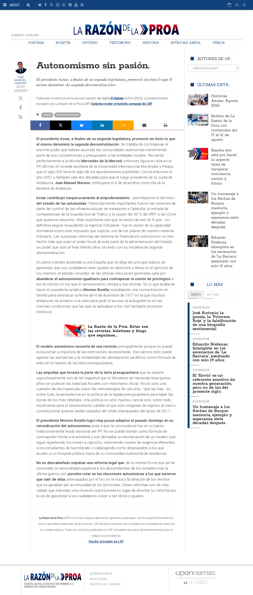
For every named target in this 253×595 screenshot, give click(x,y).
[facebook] (20, 108)
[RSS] (82, 5)
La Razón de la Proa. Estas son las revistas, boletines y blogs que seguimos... (118, 331)
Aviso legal (99, 578)
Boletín (63, 43)
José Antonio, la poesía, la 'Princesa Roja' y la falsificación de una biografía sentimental (214, 321)
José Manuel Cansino (20, 80)
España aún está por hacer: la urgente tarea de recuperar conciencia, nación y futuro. (224, 167)
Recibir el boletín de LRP (106, 541)
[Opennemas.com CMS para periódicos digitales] (195, 577)
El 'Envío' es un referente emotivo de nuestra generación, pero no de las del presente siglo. (214, 383)
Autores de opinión (219, 58)
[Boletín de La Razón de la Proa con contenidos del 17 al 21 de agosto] (198, 119)
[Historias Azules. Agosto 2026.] (198, 99)
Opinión (47, 115)
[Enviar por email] (144, 125)
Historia (151, 43)
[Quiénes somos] (244, 4)
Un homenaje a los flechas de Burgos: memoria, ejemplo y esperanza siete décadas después (225, 211)
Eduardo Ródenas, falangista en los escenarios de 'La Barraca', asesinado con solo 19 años (224, 251)
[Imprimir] (165, 125)
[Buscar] (28, 5)
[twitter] (20, 98)
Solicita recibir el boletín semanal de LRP (121, 104)
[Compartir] (40, 125)
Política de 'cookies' (105, 584)
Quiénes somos (101, 573)
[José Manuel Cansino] (20, 67)
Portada (36, 43)
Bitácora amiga (186, 43)
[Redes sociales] (237, 4)
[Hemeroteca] (229, 4)
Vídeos (218, 43)
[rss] (20, 117)
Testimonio (120, 43)
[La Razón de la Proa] (126, 27)
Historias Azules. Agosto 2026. (224, 101)
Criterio (90, 43)
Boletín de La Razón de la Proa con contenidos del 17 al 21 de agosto (224, 128)
